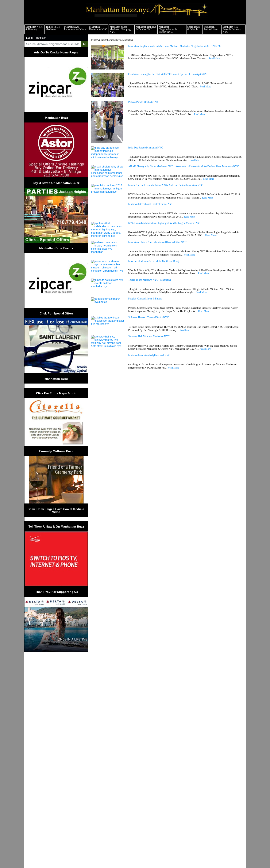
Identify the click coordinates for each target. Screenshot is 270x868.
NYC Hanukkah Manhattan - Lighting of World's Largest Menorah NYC (164, 223)
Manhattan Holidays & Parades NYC (146, 28)
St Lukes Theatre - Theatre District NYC (148, 317)
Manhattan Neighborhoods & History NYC (168, 29)
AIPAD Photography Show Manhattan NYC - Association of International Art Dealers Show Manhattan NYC (183, 166)
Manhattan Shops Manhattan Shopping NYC (120, 29)
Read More (214, 58)
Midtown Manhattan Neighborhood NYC (149, 355)
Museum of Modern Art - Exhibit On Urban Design (154, 261)
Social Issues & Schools (193, 28)
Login (29, 37)
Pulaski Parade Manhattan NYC (144, 102)
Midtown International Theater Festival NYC (150, 204)
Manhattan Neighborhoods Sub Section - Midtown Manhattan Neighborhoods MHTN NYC (174, 46)
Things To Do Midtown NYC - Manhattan (149, 280)
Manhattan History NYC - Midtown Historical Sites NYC (157, 242)
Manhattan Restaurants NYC (98, 28)
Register (41, 37)
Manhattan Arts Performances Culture (75, 28)
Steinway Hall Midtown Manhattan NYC (149, 336)
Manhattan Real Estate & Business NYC (232, 29)
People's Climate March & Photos (145, 298)
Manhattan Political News (211, 28)
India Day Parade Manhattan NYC (145, 147)
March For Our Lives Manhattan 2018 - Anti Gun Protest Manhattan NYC (165, 185)
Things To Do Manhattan (53, 28)
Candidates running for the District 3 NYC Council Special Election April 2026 (167, 74)
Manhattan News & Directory (34, 28)
